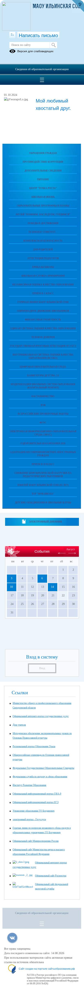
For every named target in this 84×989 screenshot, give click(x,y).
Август (70, 549)
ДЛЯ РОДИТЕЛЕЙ (43, 249)
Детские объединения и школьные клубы (43, 502)
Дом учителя (19, 724)
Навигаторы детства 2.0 (43, 375)
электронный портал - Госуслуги (29, 819)
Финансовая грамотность (43, 319)
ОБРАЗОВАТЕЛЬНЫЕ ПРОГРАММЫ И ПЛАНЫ (43, 205)
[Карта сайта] (12, 35)
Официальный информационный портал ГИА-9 (37, 793)
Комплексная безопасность (42, 240)
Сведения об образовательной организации (42, 69)
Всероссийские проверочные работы (43, 413)
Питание (43, 179)
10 (11, 586)
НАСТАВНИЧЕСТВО (42, 396)
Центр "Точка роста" (43, 188)
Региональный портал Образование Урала (34, 746)
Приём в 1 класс (43, 293)
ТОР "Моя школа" (43, 493)
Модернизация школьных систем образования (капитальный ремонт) (43, 386)
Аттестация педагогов (43, 258)
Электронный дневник (45, 521)
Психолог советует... (43, 232)
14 (52, 586)
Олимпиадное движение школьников (43, 310)
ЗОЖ (43, 405)
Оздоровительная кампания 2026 (42, 443)
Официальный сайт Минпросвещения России (36, 841)
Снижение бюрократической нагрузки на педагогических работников (43, 475)
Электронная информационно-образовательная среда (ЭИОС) (43, 433)
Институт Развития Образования (29, 785)
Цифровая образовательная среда (43, 366)
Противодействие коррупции (43, 161)
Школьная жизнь (43, 197)
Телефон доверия (43, 337)
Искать (53, 45)
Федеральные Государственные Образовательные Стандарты (43, 768)
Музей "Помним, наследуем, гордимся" (43, 214)
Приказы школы (43, 267)
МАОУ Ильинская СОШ (57, 7)
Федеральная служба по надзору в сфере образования (40, 776)
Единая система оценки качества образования (43, 328)
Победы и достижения (43, 223)
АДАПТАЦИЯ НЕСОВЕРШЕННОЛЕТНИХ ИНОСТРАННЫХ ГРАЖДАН (43, 454)
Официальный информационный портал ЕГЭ (36, 802)
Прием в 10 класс (43, 464)
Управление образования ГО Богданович (33, 810)
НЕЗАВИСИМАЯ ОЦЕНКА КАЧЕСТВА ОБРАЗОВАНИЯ (43, 284)
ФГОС (43, 422)
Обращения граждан (43, 153)
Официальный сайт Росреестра (50, 875)
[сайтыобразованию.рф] (78, 6)
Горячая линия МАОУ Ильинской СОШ (43, 302)
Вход (42, 668)
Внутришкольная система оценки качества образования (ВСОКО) (43, 356)
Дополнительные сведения (43, 170)
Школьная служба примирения (43, 275)
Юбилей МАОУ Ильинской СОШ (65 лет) (43, 485)
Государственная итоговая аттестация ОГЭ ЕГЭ (43, 346)
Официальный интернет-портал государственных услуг (41, 716)
